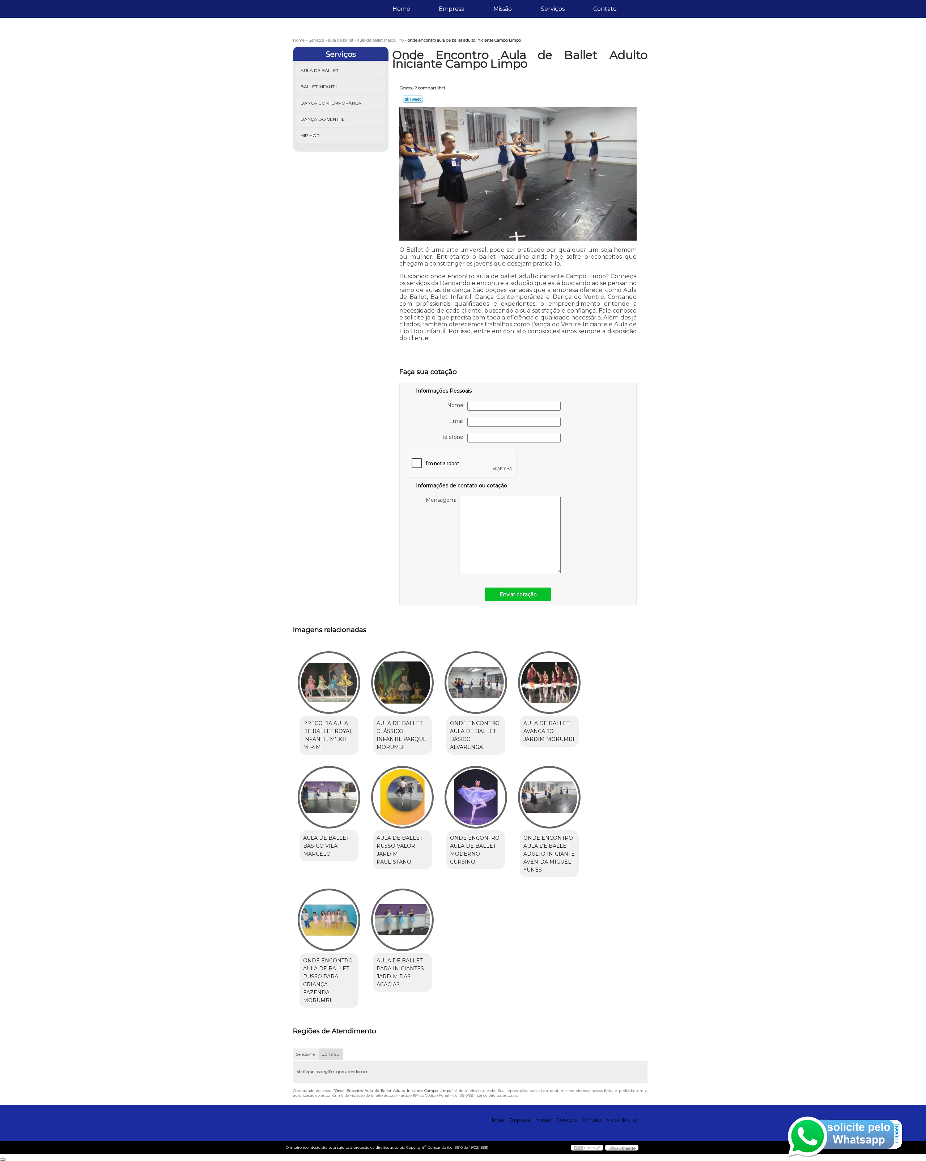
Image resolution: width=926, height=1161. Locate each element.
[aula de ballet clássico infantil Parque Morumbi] (402, 682)
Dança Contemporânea (331, 103)
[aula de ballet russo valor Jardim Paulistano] (402, 797)
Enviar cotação (518, 594)
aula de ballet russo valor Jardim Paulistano (399, 850)
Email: (458, 421)
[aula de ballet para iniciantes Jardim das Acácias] (402, 920)
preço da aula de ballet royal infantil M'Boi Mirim (328, 735)
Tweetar (413, 99)
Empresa (451, 8)
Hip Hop (310, 135)
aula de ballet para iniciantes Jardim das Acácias (400, 972)
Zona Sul (331, 1054)
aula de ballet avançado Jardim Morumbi (548, 731)
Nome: (457, 405)
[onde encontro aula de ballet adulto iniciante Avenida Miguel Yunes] (549, 797)
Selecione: (306, 1054)
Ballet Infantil (319, 86)
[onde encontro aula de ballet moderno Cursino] (476, 797)
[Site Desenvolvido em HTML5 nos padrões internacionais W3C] (587, 1148)
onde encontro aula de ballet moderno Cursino (475, 850)
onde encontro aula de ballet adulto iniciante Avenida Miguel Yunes (549, 854)
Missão (502, 8)
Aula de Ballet (320, 70)
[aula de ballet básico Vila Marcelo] (329, 797)
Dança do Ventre (323, 119)
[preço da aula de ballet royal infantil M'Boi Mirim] (329, 682)
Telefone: (454, 437)
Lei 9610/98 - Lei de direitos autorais (485, 1095)
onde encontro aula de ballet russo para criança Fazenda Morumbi (328, 980)
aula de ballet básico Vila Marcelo (326, 846)
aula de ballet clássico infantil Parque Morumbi (401, 735)
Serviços (553, 8)
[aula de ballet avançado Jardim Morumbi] (549, 682)
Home (401, 8)
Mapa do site (621, 1120)
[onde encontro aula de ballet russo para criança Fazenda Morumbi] (329, 920)
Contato (605, 8)
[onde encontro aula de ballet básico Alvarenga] (476, 682)
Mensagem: (442, 500)
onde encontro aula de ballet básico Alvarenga (475, 735)
